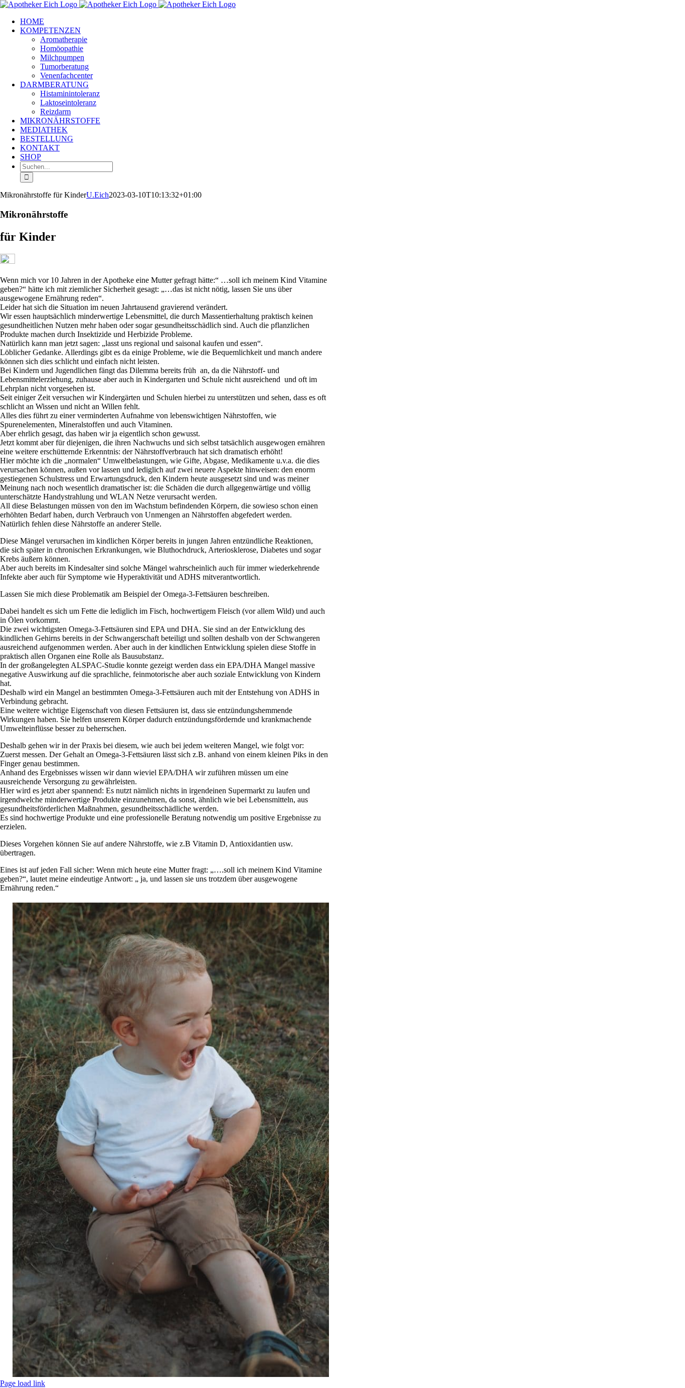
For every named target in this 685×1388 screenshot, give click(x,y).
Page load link (22, 1383)
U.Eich (97, 195)
